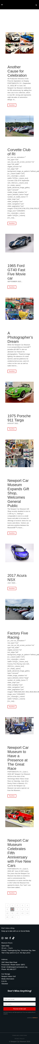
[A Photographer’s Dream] (19, 309)
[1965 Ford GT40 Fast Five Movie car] (19, 243)
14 (27, 913)
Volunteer (4, 984)
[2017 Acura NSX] (19, 553)
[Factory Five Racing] (19, 609)
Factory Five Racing (17, 635)
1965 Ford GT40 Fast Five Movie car (16, 272)
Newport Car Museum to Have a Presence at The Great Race (18, 758)
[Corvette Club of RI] (19, 126)
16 (12, 917)
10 (7, 913)
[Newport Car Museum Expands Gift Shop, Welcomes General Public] (19, 453)
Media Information (7, 979)
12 (17, 913)
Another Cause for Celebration (17, 71)
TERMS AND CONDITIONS (19, 1035)
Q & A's (4, 981)
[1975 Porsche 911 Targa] (19, 392)
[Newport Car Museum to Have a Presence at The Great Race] (19, 725)
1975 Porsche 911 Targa (19, 418)
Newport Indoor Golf (8, 976)
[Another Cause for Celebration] (19, 43)
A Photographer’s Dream (20, 337)
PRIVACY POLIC (19, 1038)
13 (22, 913)
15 (7, 917)
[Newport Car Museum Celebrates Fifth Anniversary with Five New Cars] (19, 816)
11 (12, 913)
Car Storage (5, 974)
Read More (12, 105)
